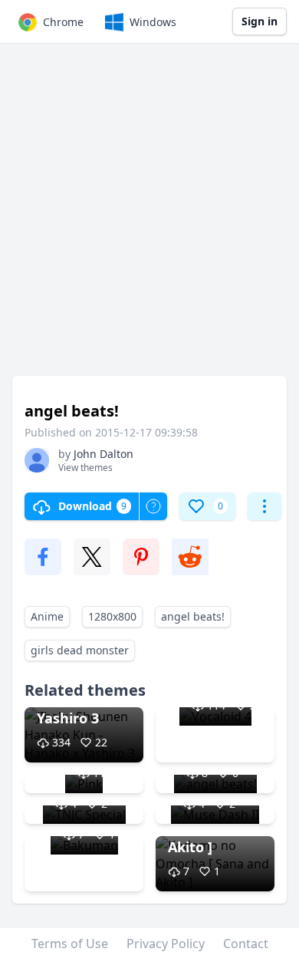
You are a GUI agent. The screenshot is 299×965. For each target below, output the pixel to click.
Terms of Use (69, 943)
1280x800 (112, 616)
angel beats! (193, 616)
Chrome (63, 22)
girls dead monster (80, 650)
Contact (245, 943)
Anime (47, 616)
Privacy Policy (166, 943)
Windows (153, 22)
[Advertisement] (149, 217)
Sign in (260, 21)
